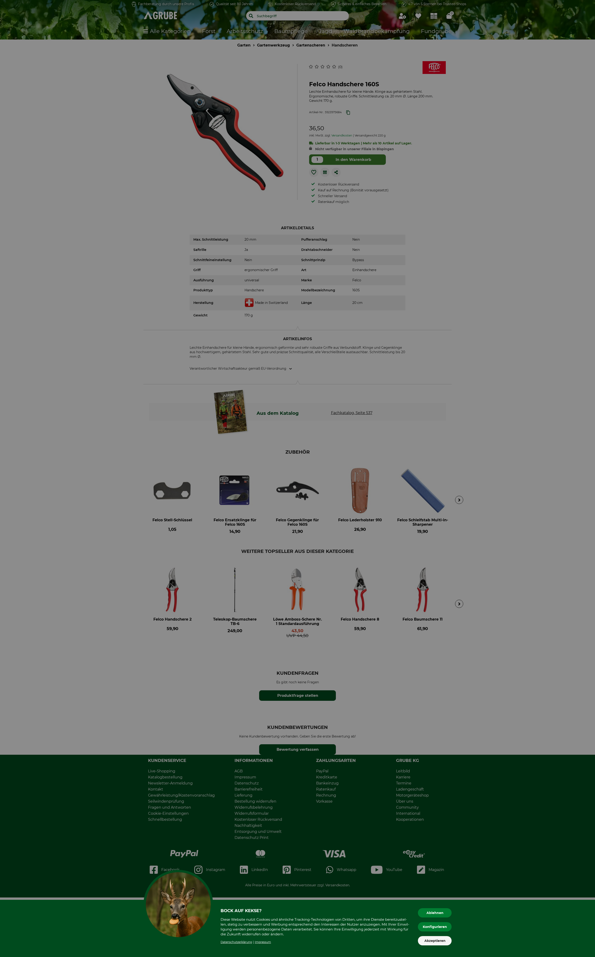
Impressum (263, 942)
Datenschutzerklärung (236, 942)
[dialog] (297, 478)
